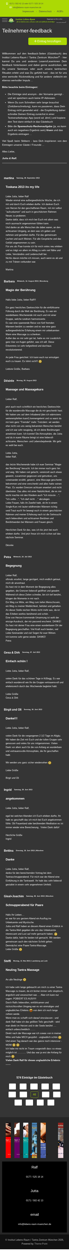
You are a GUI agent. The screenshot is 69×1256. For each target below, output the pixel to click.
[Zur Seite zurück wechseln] (23, 1086)
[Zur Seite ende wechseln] (50, 1102)
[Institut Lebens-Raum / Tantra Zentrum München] (37, 20)
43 (56, 1086)
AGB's (60, 11)
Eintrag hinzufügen (49, 41)
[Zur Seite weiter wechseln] (40, 1102)
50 (29, 1102)
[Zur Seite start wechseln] (12, 1086)
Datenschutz (45, 11)
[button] (21, 1154)
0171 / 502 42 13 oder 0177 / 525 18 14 (26, 3)
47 (45, 1094)
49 (18, 1102)
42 (45, 1086)
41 (34, 1086)
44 (12, 1094)
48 (56, 1094)
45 (23, 1094)
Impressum (28, 11)
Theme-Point (40, 1243)
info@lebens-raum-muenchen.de (27, 7)
